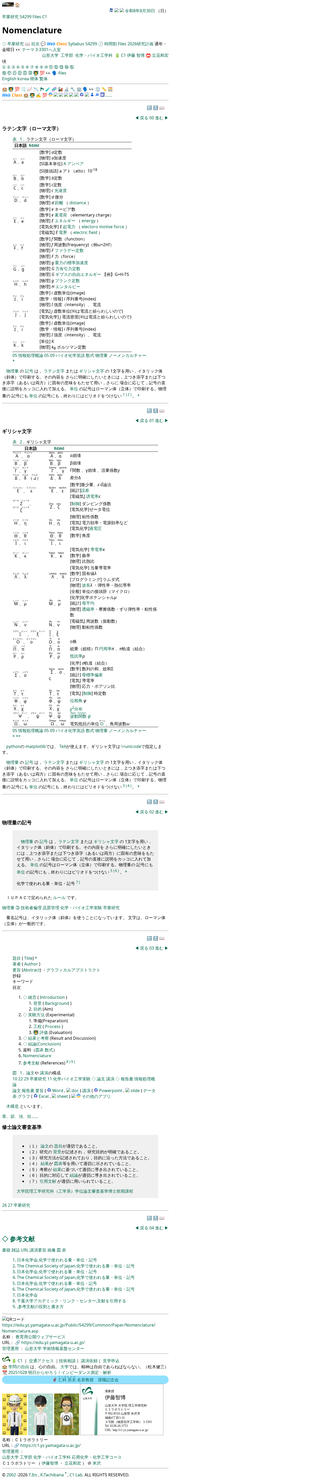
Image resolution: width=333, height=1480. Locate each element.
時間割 (110, 44)
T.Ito (33, 1475)
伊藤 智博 (136, 55)
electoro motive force (103, 227)
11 (49, 1079)
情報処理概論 (30, 355)
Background (57, 1003)
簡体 (34, 79)
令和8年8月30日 (140, 11)
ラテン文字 (54, 371)
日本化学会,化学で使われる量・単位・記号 (57, 1260)
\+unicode (131, 746)
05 (14, 355)
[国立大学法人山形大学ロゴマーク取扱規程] (6, 1361)
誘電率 (92, 496)
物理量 (101, 355)
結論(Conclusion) (44, 1044)
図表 (39, 1050)
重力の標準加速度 (71, 262)
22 (20, 1079)
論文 (30, 1073)
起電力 (69, 227)
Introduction (53, 997)
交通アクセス (41, 1361)
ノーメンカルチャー (127, 355)
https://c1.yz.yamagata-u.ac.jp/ (50, 1445)
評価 (44, 1032)
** (18, 736)
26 (4, 1205)
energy (89, 221)
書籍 (6, 1250)
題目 (17, 958)
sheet (63, 1096)
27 (10, 1205)
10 (14, 1079)
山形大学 (50, 55)
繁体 (43, 79)
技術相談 (67, 1361)
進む (159, 118)
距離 (59, 203)
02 (152, 812)
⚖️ (97, 89)
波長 (86, 585)
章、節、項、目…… (20, 1116)
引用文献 (48, 1181)
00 (152, 118)
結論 (74, 1175)
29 (26, 1079)
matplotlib (35, 746)
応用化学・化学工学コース (97, 1457)
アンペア (75, 163)
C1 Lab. (77, 1475)
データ (149, 1090)
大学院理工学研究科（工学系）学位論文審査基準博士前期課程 (75, 1191)
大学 (64, 1367)
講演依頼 (89, 1361)
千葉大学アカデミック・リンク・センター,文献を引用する (71, 1301)
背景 (38, 1003)
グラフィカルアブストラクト (73, 970)
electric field (85, 232)
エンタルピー (67, 286)
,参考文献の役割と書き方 (40, 1306)
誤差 (85, 490)
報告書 (127, 1079)
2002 (12, 1475)
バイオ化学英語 (70, 355)
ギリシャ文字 (91, 371)
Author (31, 964)
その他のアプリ (96, 1096)
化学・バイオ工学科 (94, 55)
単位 (74, 389)
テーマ (28, 49)
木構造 (13, 1106)
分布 (76, 709)
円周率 (105, 649)
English (9, 79)
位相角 (77, 700)
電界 (63, 232)
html (34, 145)
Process (53, 1026)
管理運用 (11, 1348)
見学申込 (110, 1361)
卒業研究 (11, 17)
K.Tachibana (52, 1475)
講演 (44, 1073)
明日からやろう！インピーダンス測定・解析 (69, 1372)
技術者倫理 (31, 908)
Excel (44, 1096)
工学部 (67, 55)
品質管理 (51, 908)
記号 (29, 371)
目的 (37, 1009)
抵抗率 (76, 656)
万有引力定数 (67, 268)
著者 (16, 964)
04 (152, 1228)
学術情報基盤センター (63, 1348)
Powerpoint (111, 1090)
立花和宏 (160, 55)
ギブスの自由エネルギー (78, 274)
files (62, 73)
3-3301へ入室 (48, 49)
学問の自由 (18, 1367)
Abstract (31, 970)
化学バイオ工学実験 (72, 1079)
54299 (25, 17)
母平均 (88, 603)
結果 (45, 1163)
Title (28, 958)
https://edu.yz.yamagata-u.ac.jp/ (53, 1342)
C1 (44, 17)
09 (52, 355)
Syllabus (76, 44)
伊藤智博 (50, 1463)
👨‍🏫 (36, 73)
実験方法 (37, 1015)
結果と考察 (39, 1038)
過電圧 (95, 528)
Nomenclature (37, 1055)
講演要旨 (38, 1250)
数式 (90, 355)
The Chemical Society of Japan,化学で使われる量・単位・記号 (76, 1266)
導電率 (96, 549)
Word (57, 1090)
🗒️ (23, 89)
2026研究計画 (140, 44)
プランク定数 (67, 280)
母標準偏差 (92, 675)
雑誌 (15, 1250)
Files (37, 17)
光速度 (60, 190)
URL (25, 1250)
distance (78, 203)
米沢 (97, 1463)
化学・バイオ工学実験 (81, 908)
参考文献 (32, 1063)
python (13, 746)
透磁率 (88, 609)
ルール (59, 897)
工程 (37, 1026)
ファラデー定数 (69, 250)
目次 (35, 44)
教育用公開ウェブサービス (41, 1337)
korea (23, 79)
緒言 (32, 997)
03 (152, 948)
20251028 (17, 1372)
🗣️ (54, 73)
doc (76, 1090)
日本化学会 (27, 1295)
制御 (75, 503)
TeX (62, 746)
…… (109, 95)
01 (152, 420)
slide (136, 1090)
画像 (51, 1250)
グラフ (24, 1096)
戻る (144, 118)
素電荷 (61, 215)
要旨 (16, 970)
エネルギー (65, 221)
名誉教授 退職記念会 (88, 1380)
